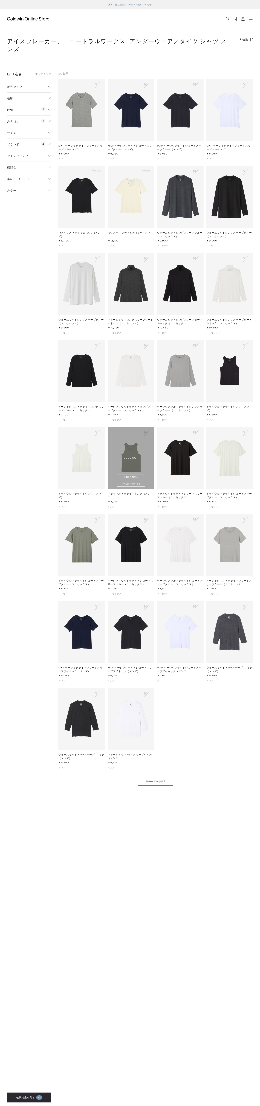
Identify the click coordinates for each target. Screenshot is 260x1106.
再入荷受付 (133, 477)
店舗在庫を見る (133, 483)
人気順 (244, 39)
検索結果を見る (28, 1097)
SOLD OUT (131, 457)
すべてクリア (43, 74)
